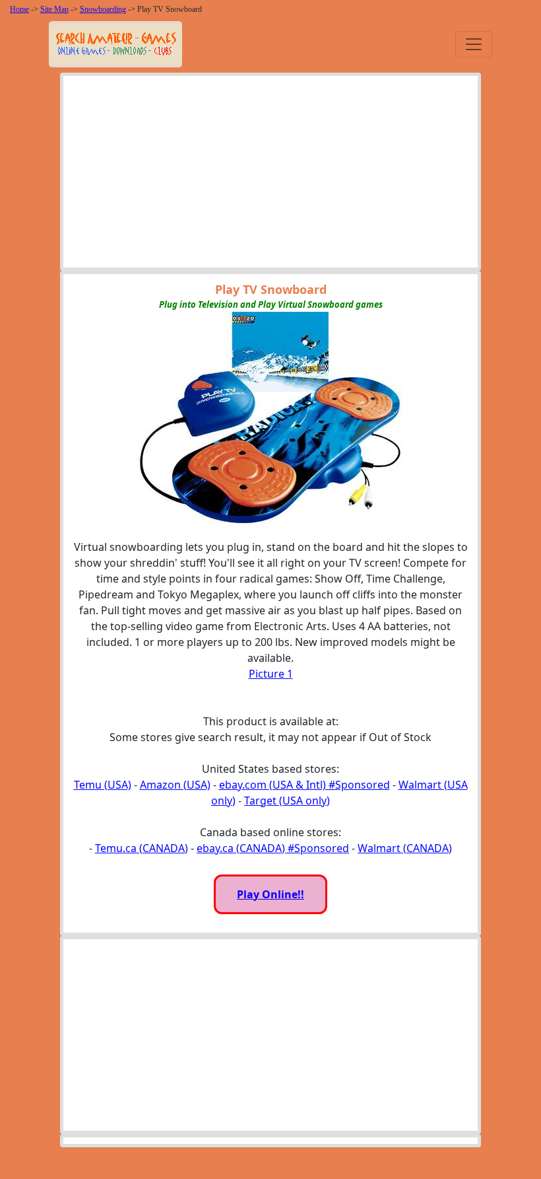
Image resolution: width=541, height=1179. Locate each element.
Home (19, 9)
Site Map (54, 9)
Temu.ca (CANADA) (141, 848)
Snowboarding (103, 9)
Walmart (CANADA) (405, 848)
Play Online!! (270, 894)
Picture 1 (271, 673)
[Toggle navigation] (473, 44)
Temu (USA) (102, 784)
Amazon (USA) (175, 784)
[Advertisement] (270, 175)
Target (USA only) (287, 800)
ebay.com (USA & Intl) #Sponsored (304, 784)
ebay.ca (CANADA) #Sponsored (273, 848)
